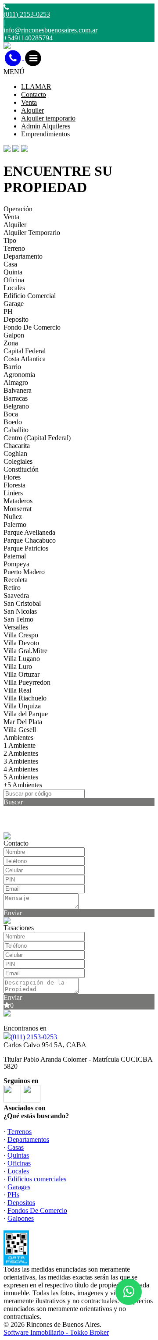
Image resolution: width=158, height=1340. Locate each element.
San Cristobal (22, 603)
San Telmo (18, 619)
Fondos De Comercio (37, 1210)
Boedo (13, 422)
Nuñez (13, 516)
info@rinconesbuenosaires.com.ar (50, 30)
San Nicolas (20, 611)
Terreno (14, 248)
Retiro (12, 587)
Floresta (14, 485)
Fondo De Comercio (32, 327)
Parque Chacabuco (30, 540)
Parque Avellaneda (29, 532)
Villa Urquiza (22, 706)
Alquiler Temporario (32, 232)
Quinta (13, 272)
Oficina (14, 280)
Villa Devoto (21, 643)
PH (8, 311)
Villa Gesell (20, 729)
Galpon (14, 335)
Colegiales (18, 461)
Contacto (33, 94)
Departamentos (28, 1139)
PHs (13, 1194)
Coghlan (15, 453)
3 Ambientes (21, 761)
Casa (10, 264)
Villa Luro (18, 666)
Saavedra (16, 595)
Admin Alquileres (45, 126)
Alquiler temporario (48, 118)
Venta (29, 102)
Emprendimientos (45, 134)
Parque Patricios (26, 548)
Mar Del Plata (23, 721)
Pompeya (16, 564)
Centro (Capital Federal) (37, 437)
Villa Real (17, 690)
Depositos (21, 1202)
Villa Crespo (21, 635)
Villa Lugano (22, 658)
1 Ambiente (20, 745)
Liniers (13, 493)
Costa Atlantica (25, 359)
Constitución (21, 469)
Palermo (15, 524)
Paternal (15, 556)
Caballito (16, 430)
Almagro (16, 382)
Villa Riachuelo (25, 698)
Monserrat (18, 508)
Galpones (20, 1218)
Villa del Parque (26, 714)
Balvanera (18, 390)
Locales (14, 287)
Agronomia (19, 374)
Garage (14, 303)
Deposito (16, 319)
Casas (15, 1147)
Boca (11, 414)
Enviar (13, 913)
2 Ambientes (21, 753)
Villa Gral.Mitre (25, 650)
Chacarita (17, 445)
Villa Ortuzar (22, 674)
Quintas (18, 1155)
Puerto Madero (24, 572)
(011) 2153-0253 (34, 1037)
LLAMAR (36, 86)
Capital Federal (25, 351)
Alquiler (32, 110)
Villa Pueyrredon (27, 682)
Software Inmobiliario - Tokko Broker (56, 1332)
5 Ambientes (21, 777)
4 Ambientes (21, 769)
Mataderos (18, 501)
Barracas (16, 398)
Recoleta (16, 579)
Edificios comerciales (36, 1179)
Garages (18, 1187)
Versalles (16, 627)
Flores (12, 477)
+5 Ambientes (23, 785)
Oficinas (19, 1163)
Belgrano (16, 406)
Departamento (23, 256)
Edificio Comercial (30, 295)
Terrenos (19, 1131)
